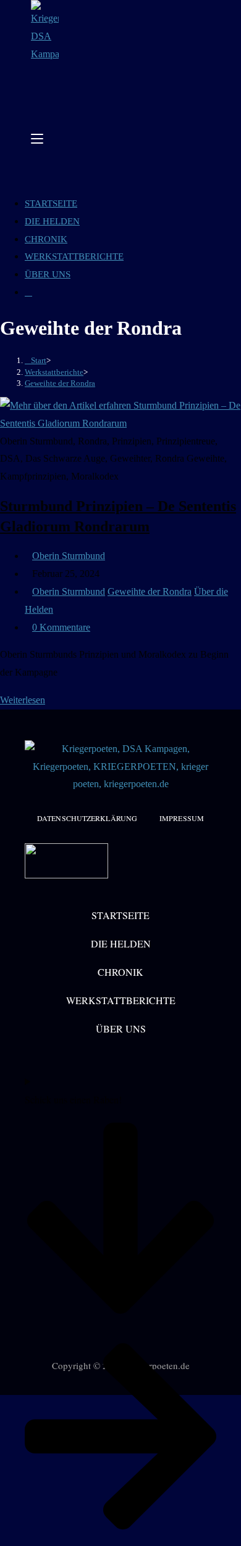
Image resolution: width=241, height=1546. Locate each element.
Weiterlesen (26, 700)
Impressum (181, 818)
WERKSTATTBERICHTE (74, 256)
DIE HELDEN (52, 221)
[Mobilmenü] (37, 138)
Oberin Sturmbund (68, 555)
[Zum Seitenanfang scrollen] (3, 1403)
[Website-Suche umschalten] (28, 292)
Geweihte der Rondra (60, 383)
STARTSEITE (51, 203)
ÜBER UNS (47, 274)
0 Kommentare (61, 627)
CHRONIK (46, 239)
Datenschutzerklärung (87, 818)
